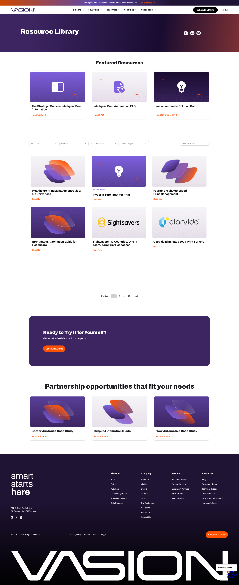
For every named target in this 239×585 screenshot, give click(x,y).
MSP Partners (177, 494)
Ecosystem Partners (180, 489)
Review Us (145, 512)
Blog (204, 479)
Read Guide (37, 115)
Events (144, 489)
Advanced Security (119, 498)
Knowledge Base (209, 503)
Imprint (87, 535)
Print (113, 479)
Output (114, 484)
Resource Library (209, 484)
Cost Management (119, 494)
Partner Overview (179, 484)
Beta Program (117, 503)
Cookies (95, 535)
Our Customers (147, 503)
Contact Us (146, 517)
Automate (115, 489)
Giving (144, 498)
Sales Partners (178, 498)
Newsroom (145, 508)
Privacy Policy (75, 535)
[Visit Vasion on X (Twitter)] (16, 517)
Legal (103, 535)
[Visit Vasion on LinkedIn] (12, 517)
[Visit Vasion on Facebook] (21, 517)
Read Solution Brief (165, 115)
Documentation (208, 494)
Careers (144, 494)
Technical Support (209, 489)
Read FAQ (98, 115)
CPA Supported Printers (212, 498)
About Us (145, 479)
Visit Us (144, 484)
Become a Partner (179, 479)
